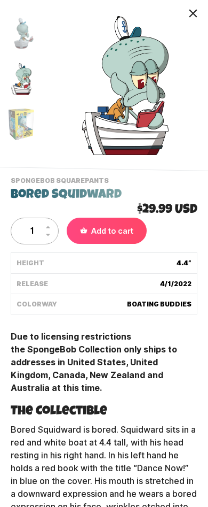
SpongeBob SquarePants (61, 182)
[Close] (193, 13)
